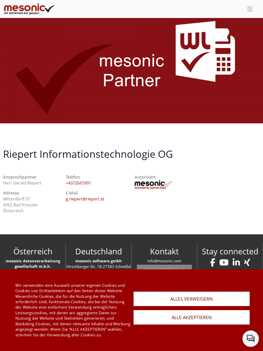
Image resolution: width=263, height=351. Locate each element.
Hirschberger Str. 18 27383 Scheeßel (98, 266)
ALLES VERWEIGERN (191, 299)
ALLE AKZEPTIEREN (192, 317)
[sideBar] (250, 9)
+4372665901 (78, 183)
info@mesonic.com (164, 260)
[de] (29, 9)
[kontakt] (212, 262)
